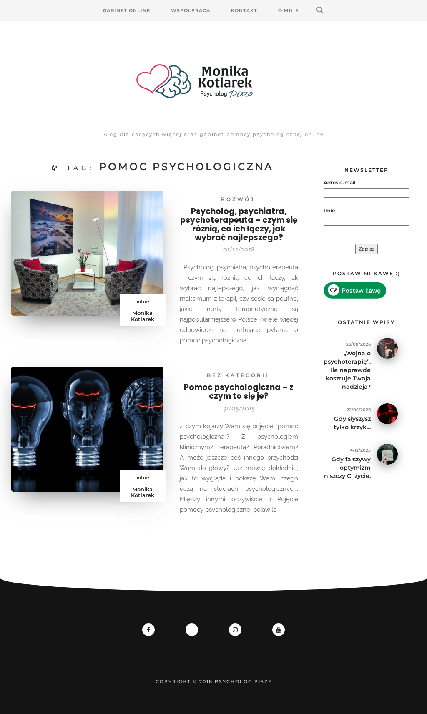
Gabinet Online (126, 10)
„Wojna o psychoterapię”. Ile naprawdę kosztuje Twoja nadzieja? (347, 369)
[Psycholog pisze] (213, 81)
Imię (329, 210)
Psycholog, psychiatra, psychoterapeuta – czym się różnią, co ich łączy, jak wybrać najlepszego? (239, 224)
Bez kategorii (238, 375)
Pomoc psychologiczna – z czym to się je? (239, 392)
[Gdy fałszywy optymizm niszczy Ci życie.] (387, 453)
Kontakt (244, 10)
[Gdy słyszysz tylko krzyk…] (387, 413)
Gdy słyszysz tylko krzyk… (352, 423)
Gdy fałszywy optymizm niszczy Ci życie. (347, 467)
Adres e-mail (339, 182)
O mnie (288, 10)
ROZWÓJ (238, 199)
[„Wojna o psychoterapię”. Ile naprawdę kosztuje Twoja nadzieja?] (387, 347)
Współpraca (190, 10)
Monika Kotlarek (142, 315)
